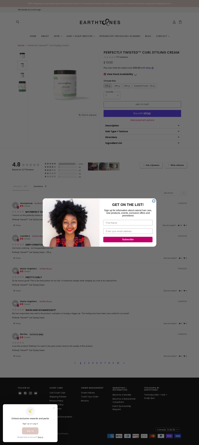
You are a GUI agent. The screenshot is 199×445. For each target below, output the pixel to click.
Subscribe (128, 239)
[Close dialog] (153, 200)
